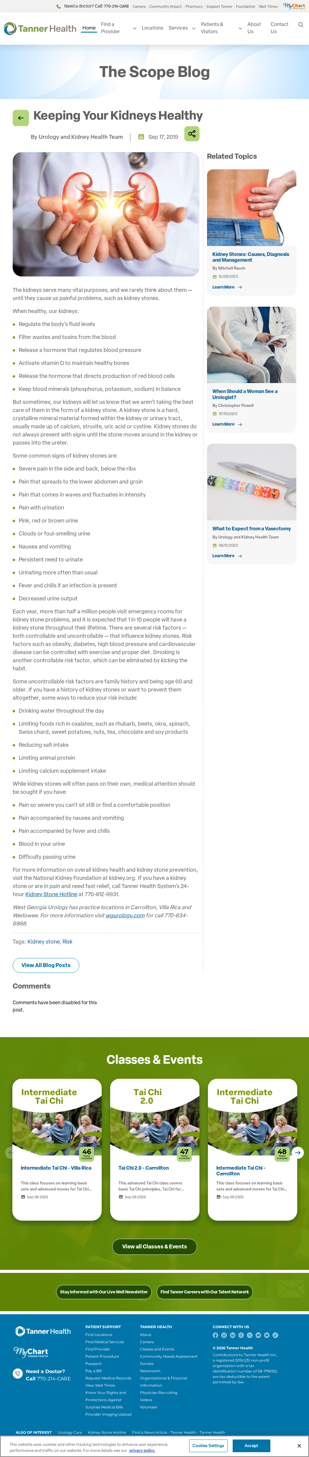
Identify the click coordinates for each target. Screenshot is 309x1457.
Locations (152, 28)
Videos (146, 1400)
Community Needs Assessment (169, 1356)
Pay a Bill (93, 1371)
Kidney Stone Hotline (51, 894)
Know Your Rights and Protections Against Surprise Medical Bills (105, 1399)
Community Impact (165, 7)
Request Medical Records (108, 1378)
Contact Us (279, 27)
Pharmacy (194, 7)
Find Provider (97, 1349)
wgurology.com (125, 915)
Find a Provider (110, 27)
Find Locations (98, 1334)
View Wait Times (100, 1385)
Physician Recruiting (158, 1392)
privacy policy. (142, 1450)
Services (178, 28)
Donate (147, 1363)
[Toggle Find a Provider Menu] (134, 28)
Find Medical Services (104, 1342)
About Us (254, 27)
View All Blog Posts (46, 965)
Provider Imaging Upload (108, 1414)
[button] (11, 1153)
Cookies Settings (208, 1445)
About (145, 1334)
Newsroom (150, 1371)
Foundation (245, 7)
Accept (251, 1445)
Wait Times (268, 7)
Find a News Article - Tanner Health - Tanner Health (178, 1432)
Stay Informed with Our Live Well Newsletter (104, 1292)
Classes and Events (157, 1349)
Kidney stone (43, 941)
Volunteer (149, 1407)
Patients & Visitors (212, 27)
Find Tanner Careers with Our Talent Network (205, 1292)
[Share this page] (191, 133)
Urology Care (70, 1432)
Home (89, 28)
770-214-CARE (54, 1379)
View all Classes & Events (154, 1246)
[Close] (299, 1445)
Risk (67, 941)
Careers (139, 7)
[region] (154, 1446)
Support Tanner (219, 7)
